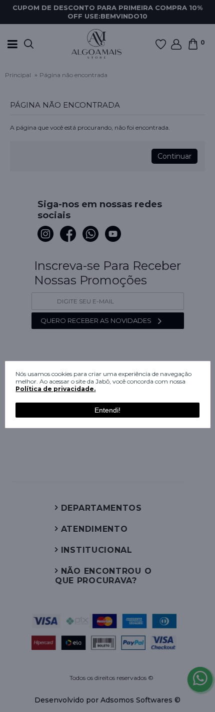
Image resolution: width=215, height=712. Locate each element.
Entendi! (107, 410)
